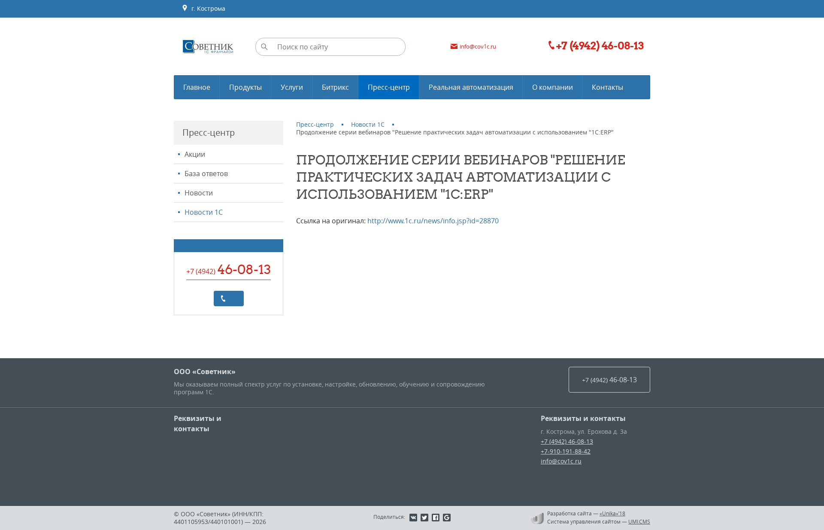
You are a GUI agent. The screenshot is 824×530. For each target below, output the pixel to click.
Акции (195, 154)
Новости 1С (204, 212)
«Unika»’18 (612, 513)
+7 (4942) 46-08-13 (567, 441)
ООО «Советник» (205, 371)
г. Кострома (206, 8)
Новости (199, 193)
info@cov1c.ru (561, 461)
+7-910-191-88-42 (566, 451)
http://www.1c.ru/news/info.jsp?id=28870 (433, 220)
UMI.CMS (639, 521)
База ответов (206, 173)
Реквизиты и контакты (197, 423)
